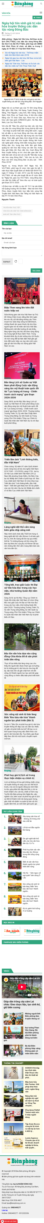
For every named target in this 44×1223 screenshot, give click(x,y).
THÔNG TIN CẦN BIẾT (13, 1063)
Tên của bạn (6, 229)
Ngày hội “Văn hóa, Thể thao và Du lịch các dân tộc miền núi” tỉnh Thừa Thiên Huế (22, 65)
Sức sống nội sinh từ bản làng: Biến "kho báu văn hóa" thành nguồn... (31, 887)
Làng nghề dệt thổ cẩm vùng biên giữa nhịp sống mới (19, 528)
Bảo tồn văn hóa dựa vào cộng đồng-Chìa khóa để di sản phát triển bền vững (20, 656)
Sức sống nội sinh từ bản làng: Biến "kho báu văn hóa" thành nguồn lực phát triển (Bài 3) (20, 717)
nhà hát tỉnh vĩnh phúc (12, 214)
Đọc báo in (9, 922)
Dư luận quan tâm (13, 811)
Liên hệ (5, 1210)
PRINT (38, 18)
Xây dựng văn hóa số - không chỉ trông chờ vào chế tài (31, 818)
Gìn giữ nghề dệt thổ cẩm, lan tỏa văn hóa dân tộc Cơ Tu (31, 841)
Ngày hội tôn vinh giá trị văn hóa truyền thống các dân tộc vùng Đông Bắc (21, 26)
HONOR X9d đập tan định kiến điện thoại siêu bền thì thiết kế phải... (32, 1073)
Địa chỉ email (7, 238)
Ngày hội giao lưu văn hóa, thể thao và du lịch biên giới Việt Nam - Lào (23, 59)
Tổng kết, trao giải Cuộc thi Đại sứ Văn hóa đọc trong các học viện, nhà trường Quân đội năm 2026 (21, 589)
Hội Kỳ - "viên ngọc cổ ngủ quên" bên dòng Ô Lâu (32, 875)
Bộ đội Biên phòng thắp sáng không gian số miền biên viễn (32, 1050)
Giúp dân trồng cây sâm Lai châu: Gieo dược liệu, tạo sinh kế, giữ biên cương (22, 1004)
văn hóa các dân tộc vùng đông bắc (17, 211)
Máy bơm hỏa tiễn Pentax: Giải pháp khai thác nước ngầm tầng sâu (32, 1087)
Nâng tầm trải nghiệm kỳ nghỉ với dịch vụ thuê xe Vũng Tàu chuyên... (32, 1101)
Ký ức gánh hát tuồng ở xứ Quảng (31, 909)
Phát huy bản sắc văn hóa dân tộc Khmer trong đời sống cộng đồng (31, 853)
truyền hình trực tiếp (11, 207)
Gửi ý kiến (36, 271)
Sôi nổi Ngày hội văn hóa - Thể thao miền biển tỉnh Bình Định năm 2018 (21, 54)
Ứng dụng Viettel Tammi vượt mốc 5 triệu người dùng (32, 1113)
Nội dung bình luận (9, 248)
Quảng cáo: (11, 1207)
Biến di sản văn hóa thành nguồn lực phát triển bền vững (31, 864)
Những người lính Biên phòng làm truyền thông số (32, 1016)
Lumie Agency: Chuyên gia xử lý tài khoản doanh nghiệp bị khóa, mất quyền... (32, 1143)
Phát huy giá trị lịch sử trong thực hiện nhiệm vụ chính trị (19, 777)
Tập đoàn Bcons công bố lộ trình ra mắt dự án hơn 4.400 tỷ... (32, 1127)
